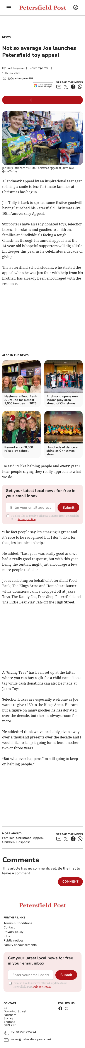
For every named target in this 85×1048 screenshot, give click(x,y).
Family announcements (20, 945)
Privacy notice (27, 519)
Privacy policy (13, 932)
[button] (8, 7)
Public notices (13, 940)
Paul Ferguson (15, 68)
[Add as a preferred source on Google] (43, 85)
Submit (68, 507)
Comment (70, 882)
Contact (9, 927)
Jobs (6, 936)
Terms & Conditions (17, 923)
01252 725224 (26, 1032)
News (6, 37)
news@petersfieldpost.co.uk (31, 1039)
